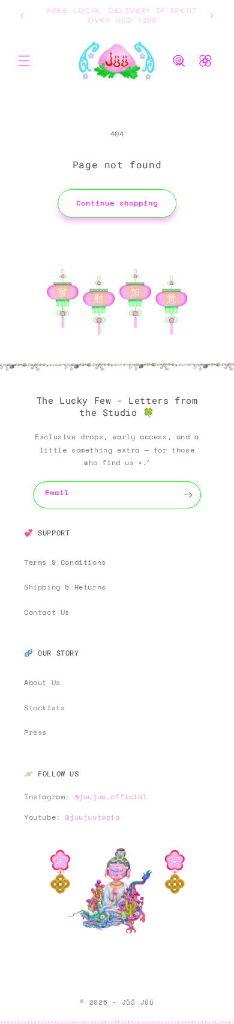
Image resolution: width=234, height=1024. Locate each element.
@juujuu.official (111, 796)
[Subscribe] (188, 494)
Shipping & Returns (65, 587)
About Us (42, 682)
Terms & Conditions (65, 562)
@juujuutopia (92, 817)
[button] (24, 60)
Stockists (44, 707)
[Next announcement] (212, 15)
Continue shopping (117, 203)
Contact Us (47, 612)
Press (35, 732)
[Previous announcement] (22, 15)
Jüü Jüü (138, 1002)
